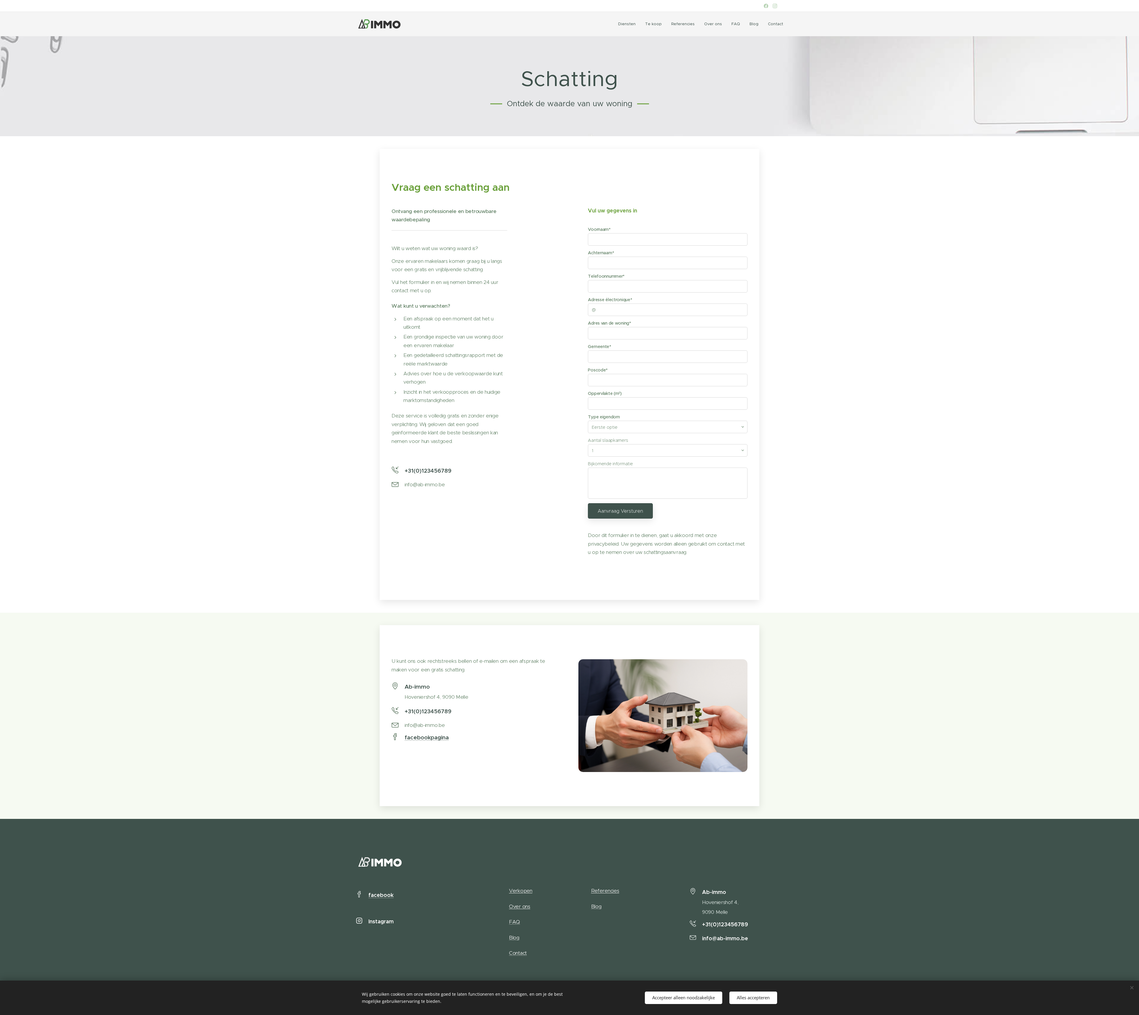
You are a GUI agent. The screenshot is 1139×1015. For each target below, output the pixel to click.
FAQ (514, 922)
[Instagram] (775, 6)
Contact (518, 953)
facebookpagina (427, 737)
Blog (514, 937)
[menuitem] (628, 24)
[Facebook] (766, 6)
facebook (381, 895)
